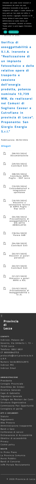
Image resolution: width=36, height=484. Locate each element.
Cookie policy (8, 444)
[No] (33, 17)
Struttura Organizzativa (13, 402)
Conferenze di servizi (12, 432)
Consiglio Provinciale (12, 383)
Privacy (4, 441)
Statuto (5, 416)
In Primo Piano (9, 452)
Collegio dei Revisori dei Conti (17, 399)
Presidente (6, 380)
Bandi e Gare (8, 428)
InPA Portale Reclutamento (15, 464)
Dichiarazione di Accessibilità (16, 435)
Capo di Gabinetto (10, 393)
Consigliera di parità (11, 408)
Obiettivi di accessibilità (14, 438)
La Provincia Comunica (13, 455)
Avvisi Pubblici (8, 458)
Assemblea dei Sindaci (13, 386)
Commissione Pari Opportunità (17, 405)
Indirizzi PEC (7, 364)
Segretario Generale (11, 396)
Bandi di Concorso (10, 461)
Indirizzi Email (8, 368)
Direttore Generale (11, 389)
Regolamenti (7, 419)
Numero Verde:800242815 (15, 361)
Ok (5, 32)
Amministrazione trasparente (16, 425)
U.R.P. (4, 358)
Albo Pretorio (8, 422)
